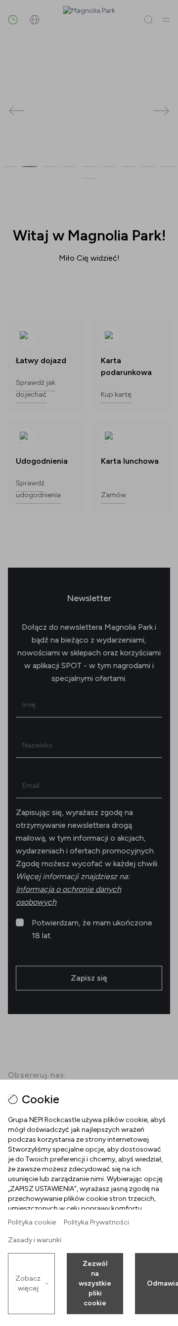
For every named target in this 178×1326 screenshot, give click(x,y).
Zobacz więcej (28, 1283)
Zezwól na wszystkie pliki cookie (95, 1283)
